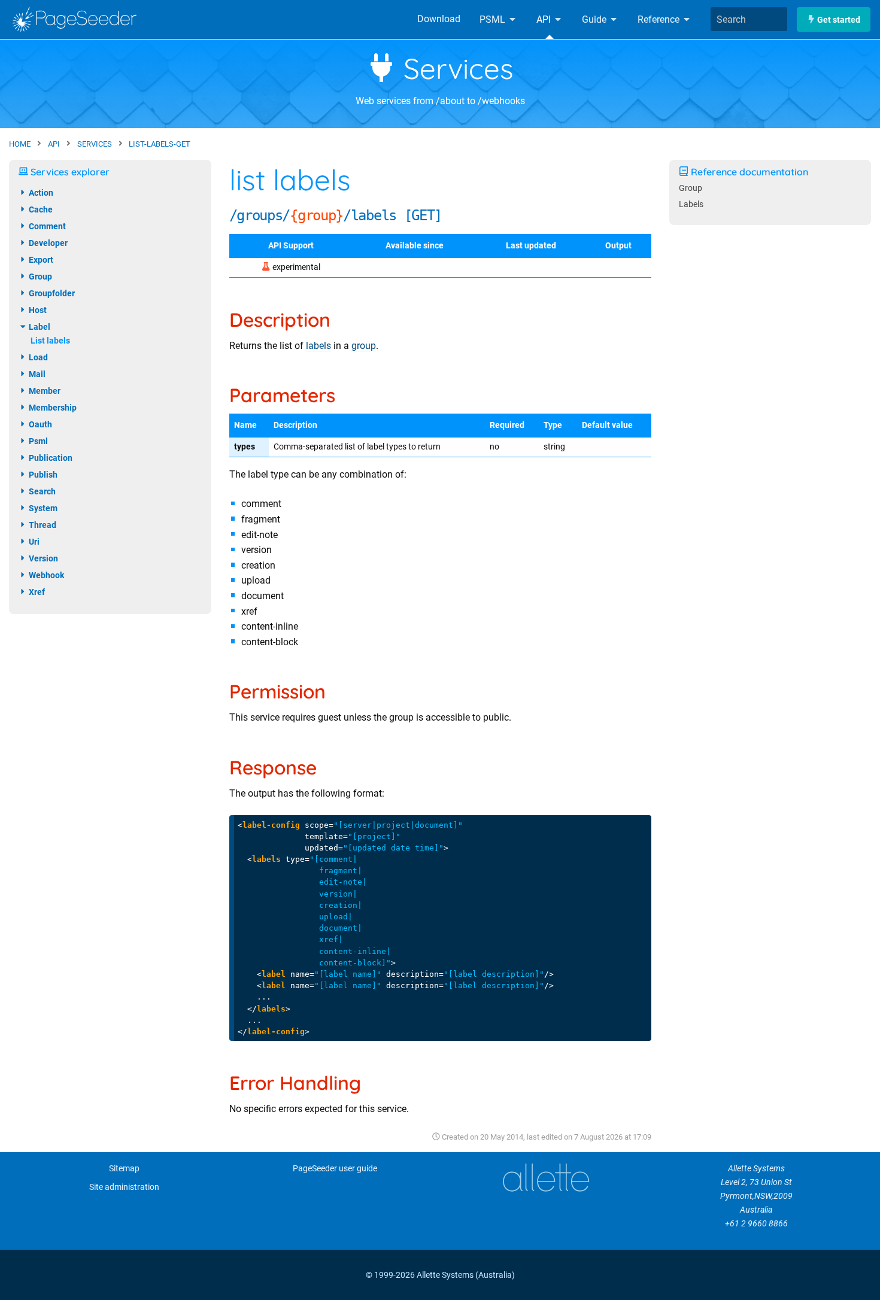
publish (42, 474)
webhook (45, 575)
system (42, 508)
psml (37, 441)
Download (438, 19)
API (544, 19)
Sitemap (124, 1169)
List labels (50, 341)
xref (36, 592)
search (41, 491)
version (42, 558)
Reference (660, 19)
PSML (494, 19)
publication (49, 458)
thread (41, 525)
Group (690, 188)
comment (46, 226)
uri (33, 541)
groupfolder (51, 293)
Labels (691, 204)
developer (47, 243)
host (37, 310)
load (37, 357)
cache (40, 209)
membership (52, 407)
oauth (39, 424)
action (40, 193)
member (43, 391)
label (38, 327)
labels (318, 345)
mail (36, 374)
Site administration (124, 1187)
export (40, 260)
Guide (595, 19)
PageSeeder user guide (335, 1169)
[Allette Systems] (545, 1177)
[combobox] (749, 19)
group (363, 345)
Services (455, 68)
